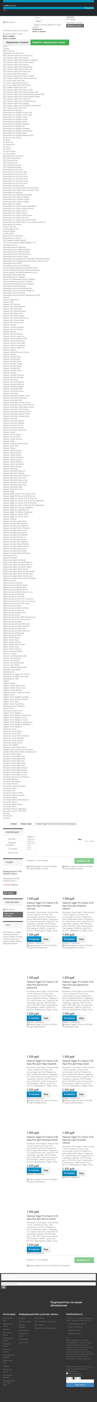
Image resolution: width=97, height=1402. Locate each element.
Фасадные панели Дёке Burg (14, 763)
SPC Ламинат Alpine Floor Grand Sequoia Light (20, 92)
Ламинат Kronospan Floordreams (15, 398)
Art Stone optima (9, 151)
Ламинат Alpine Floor (11, 300)
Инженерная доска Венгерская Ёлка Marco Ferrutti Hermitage (26, 259)
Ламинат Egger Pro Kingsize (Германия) (18, 507)
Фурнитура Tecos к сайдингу (14, 706)
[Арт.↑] (31, 850)
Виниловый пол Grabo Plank (14, 186)
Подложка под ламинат (12, 670)
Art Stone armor (9, 144)
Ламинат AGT (8, 302)
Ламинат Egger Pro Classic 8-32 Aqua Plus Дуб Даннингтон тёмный (77, 985)
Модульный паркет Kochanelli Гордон (17, 567)
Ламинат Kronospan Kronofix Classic (16, 402)
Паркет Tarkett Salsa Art (12, 642)
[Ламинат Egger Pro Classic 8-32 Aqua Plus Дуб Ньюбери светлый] (42, 881)
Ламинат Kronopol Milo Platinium (15, 523)
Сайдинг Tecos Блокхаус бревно (15, 699)
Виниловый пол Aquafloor (12, 110)
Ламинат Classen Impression (14, 336)
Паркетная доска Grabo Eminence (16, 608)
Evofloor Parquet (9, 231)
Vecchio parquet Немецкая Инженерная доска (20, 268)
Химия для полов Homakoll (13, 738)
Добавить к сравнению (35, 943)
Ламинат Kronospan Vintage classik (16, 414)
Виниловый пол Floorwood (13, 156)
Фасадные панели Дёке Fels (14, 761)
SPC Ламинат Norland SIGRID (14, 240)
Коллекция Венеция (10, 779)
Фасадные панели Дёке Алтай (14, 775)
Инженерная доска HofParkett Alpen (16, 249)
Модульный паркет (10, 558)
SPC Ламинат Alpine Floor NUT (15, 108)
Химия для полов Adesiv (12, 731)
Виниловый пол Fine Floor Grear (15, 183)
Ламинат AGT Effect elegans (14, 316)
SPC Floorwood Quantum (12, 165)
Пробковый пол (9, 672)
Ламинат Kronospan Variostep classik (17, 412)
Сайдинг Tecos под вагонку (13, 704)
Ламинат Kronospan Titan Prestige (16, 409)
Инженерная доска (10, 245)
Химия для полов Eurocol (12, 743)
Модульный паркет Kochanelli (14, 560)
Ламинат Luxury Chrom (11, 437)
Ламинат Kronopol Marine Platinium (16, 544)
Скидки (9, 862)
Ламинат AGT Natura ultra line (14, 311)
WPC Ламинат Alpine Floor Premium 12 (17, 55)
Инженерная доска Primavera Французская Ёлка (21, 295)
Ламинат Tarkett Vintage (12, 466)
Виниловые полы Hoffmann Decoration (17, 195)
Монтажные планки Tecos (13, 711)
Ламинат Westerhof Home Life (14, 478)
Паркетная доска (9, 581)
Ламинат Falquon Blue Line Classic (16, 352)
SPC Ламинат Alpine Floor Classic (16, 58)
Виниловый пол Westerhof (13, 236)
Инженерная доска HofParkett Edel (16, 252)
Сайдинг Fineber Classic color (14, 688)
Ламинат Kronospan (10, 393)
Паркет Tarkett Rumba (11, 638)
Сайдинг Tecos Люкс (11, 702)
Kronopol (14, 944)
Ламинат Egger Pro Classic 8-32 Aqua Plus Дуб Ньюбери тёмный (77, 1140)
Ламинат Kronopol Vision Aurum (15, 530)
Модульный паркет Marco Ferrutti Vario (17, 576)
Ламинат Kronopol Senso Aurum (15, 551)
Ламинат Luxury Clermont (12, 439)
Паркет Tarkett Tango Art (12, 649)
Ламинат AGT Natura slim (12, 313)
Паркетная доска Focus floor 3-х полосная (19, 601)
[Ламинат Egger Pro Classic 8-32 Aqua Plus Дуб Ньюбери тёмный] (78, 1115)
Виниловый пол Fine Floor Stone (15, 176)
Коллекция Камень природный (14, 809)
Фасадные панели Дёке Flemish (15, 768)
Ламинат (6, 297)
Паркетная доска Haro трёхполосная (17, 619)
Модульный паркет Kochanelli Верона (17, 562)
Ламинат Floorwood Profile (13, 389)
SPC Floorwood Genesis (12, 158)
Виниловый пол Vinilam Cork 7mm (16, 218)
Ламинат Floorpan (9, 355)
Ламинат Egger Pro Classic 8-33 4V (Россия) (20, 503)
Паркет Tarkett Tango (11, 647)
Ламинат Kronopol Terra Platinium (15, 535)
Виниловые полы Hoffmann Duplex (16, 197)
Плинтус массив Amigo (12, 658)
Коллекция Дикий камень (12, 804)
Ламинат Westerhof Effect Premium (16, 476)
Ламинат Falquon (9, 350)
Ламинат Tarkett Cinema (12, 450)
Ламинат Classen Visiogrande (14, 345)
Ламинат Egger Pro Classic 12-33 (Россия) (19, 496)
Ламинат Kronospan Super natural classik (18, 407)
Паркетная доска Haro (11, 615)
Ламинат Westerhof (10, 469)
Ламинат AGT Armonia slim (13, 323)
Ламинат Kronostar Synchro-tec (15, 430)
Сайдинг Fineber (9, 683)
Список (91, 841)
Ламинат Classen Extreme (13, 334)
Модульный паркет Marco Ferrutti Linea (18, 574)
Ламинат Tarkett (9, 448)
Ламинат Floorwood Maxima (13, 384)
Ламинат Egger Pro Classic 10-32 (15, 514)
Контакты (6, 818)
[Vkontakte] (7, 10)
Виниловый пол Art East (12, 138)
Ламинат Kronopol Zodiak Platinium (16, 546)
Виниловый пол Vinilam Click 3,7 (15, 211)
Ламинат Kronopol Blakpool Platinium (17, 553)
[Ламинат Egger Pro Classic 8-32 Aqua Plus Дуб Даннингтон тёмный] (78, 960)
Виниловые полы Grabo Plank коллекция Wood (21, 190)
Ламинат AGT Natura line (12, 309)
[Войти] (3, 15)
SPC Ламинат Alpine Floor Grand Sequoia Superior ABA (23, 94)
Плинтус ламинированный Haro (15, 656)
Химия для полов (9, 729)
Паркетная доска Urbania (12, 651)
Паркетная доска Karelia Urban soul (16, 631)
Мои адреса (39, 1325)
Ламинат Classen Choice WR (14, 343)
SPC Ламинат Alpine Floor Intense (16, 65)
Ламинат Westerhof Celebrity (14, 473)
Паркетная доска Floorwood (13, 594)
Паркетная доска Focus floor (14, 597)
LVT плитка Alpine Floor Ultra (14, 81)
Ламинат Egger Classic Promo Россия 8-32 (19, 494)
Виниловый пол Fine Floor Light (15, 172)
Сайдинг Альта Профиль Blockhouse (17, 715)
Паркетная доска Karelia (12, 622)
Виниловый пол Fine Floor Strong (15, 181)
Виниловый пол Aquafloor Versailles (16, 128)
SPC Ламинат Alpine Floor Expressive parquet (20, 60)
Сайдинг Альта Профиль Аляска (15, 720)
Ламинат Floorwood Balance (13, 382)
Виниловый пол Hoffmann (12, 192)
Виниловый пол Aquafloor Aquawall (16, 124)
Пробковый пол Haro (11, 679)
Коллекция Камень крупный (13, 795)
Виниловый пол (9, 51)
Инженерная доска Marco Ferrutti (15, 256)
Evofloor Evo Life (9, 227)
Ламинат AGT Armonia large (13, 320)
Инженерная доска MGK (12, 263)
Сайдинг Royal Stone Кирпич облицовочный (19, 752)
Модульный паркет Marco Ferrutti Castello (19, 571)
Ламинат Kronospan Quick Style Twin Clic (18, 405)
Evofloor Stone (8, 234)
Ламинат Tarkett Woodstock (13, 464)
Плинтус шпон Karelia (11, 665)
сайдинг (18, 932)
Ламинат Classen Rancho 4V (14, 341)
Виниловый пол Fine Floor (13, 170)
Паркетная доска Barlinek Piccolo (15, 590)
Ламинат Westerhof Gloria (12, 487)
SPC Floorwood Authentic (12, 167)
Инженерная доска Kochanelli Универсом (18, 291)
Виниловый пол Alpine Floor (13, 53)
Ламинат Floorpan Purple (12, 366)
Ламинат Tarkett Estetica (12, 453)
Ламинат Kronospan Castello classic (16, 396)
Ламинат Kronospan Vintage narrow (16, 416)
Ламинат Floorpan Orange (12, 364)
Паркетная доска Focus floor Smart (16, 603)
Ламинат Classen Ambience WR (15, 339)
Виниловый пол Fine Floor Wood (15, 179)
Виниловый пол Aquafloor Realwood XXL (18, 135)
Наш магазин (13, 853)
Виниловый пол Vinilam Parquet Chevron (18, 208)
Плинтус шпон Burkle (11, 660)
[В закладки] (48, 12)
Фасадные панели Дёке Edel (14, 756)
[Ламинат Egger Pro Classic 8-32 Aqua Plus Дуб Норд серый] (78, 1039)
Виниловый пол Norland (12, 238)
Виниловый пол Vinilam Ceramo (15, 213)
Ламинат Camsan (9, 325)
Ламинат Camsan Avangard (13, 327)
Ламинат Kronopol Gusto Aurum (15, 533)
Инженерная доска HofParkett (14, 247)
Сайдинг (6, 681)
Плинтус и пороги (9, 654)
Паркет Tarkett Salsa (11, 640)
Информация (12, 832)
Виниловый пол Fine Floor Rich (15, 174)
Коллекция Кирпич (10, 797)
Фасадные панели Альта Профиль (16, 777)
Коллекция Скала (9, 807)
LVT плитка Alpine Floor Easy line (15, 83)
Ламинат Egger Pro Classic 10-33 (15, 517)
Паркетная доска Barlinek (12, 583)
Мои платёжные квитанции (46, 1321)
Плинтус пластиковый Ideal (13, 663)
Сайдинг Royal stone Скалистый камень (18, 749)
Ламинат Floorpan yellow (12, 370)
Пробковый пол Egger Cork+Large (15, 676)
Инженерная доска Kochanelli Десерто (17, 288)
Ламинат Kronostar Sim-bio (13, 425)
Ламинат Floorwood (10, 380)
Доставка (6, 813)
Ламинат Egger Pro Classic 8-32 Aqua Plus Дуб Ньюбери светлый (42, 906)
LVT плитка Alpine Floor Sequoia (15, 74)
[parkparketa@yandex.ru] (5, 15)
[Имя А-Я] (31, 843)
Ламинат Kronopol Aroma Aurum (15, 549)
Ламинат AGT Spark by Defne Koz (16, 318)
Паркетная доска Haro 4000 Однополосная (19, 617)
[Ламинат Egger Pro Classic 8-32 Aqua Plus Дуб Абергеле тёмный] (78, 881)
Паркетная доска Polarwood (13, 633)
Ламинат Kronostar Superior (13, 428)
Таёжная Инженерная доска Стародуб (17, 281)
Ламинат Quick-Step (10, 446)
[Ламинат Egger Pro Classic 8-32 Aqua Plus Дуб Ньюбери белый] (42, 1115)
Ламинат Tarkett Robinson (12, 462)
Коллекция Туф (9, 791)
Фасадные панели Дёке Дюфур (15, 770)
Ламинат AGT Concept (11, 304)
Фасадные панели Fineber (13, 793)
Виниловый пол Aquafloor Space (15, 117)
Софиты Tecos (8, 708)
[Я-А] (31, 845)
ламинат (6, 934)
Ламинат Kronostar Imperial (13, 421)
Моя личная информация (45, 1328)
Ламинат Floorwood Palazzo (13, 386)
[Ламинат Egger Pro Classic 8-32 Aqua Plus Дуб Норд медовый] (42, 1039)
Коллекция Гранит (10, 788)
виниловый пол (9, 932)
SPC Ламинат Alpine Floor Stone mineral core (20, 78)
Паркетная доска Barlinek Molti (14, 587)
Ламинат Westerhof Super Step (14, 485)
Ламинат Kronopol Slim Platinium (15, 542)
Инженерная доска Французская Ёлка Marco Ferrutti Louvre (25, 261)
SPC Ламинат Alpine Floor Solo (15, 87)
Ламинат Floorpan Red (11, 368)
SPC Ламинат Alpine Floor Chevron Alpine (18, 76)
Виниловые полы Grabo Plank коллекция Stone (21, 188)
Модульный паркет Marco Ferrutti (15, 569)
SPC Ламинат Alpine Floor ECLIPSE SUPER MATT (22, 106)
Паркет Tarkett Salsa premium (14, 644)
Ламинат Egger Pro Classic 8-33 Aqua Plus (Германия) (23, 505)
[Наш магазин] (13, 909)
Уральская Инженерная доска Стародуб (18, 284)
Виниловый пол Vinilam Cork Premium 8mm (19, 220)
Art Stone (6, 140)
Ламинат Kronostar (10, 418)
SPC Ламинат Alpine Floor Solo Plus (16, 99)
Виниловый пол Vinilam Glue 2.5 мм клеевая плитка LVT (24, 222)
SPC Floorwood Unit (10, 160)
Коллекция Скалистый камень (14, 786)
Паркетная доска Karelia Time (14, 628)
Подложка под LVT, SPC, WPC (15, 811)
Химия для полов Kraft (11, 733)
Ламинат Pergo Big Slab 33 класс (15, 444)
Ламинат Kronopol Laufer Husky (15, 521)
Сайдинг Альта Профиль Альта (15, 718)
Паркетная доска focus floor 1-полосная (18, 599)
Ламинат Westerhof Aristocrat (14, 471)
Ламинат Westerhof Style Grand (15, 482)
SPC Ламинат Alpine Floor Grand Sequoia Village (21, 97)
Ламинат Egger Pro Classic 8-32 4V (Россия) (20, 498)
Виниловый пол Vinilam (12, 204)
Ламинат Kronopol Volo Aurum (14, 537)
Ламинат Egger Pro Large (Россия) (16, 510)
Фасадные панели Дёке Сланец (15, 772)
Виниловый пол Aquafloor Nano (15, 133)
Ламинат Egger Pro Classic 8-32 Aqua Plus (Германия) (23, 501)
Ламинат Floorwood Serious (13, 391)
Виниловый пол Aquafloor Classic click (17, 113)
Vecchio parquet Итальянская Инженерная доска (21, 270)
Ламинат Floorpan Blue (11, 359)
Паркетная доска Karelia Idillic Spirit (16, 624)
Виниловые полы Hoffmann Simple (16, 199)
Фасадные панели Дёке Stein (14, 765)
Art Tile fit (6, 147)
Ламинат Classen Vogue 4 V (13, 348)
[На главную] (5, 824)
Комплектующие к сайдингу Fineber (16, 692)
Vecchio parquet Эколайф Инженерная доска (20, 272)
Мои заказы (39, 1318)
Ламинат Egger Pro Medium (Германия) (17, 512)
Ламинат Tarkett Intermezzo (13, 457)
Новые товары (25, 1321)
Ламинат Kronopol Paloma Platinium (16, 528)
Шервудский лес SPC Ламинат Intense (12, 872)
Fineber (13, 941)
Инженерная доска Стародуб (14, 277)
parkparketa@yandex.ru (77, 1324)
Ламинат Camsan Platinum (13, 329)
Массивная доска (9, 555)
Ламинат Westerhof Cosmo (13, 489)
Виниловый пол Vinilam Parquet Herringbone (19, 206)
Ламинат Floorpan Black (12, 357)
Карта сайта (23, 1343)
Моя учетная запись (46, 1314)
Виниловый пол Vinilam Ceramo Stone (17, 215)
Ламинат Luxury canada (12, 434)
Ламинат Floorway (10, 373)
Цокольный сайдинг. (10, 745)
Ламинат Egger (8, 491)
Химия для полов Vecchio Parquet (16, 736)
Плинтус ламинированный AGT (15, 667)
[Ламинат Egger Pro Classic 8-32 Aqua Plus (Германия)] (60, 1266)
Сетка (86, 841)
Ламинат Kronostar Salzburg (13, 423)
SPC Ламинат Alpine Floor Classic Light (18, 90)
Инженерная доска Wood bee (14, 275)
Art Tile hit (7, 149)
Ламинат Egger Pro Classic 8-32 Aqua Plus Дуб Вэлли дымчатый (42, 985)
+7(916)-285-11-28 (74, 1334)
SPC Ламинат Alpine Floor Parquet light (17, 67)
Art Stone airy (8, 142)
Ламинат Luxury (9, 432)
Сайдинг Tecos (8, 695)
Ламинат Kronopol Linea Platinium (15, 526)
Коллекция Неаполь (10, 784)
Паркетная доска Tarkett (12, 635)
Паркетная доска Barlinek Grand (15, 585)
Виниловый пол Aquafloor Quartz (15, 119)
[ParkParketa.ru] (84, 1314)
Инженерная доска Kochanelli (14, 286)
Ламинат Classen (9, 332)
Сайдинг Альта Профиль (12, 713)
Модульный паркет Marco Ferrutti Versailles (19, 578)
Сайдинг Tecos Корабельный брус (16, 697)
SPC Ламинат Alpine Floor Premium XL (17, 69)
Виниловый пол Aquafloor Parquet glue (17, 131)
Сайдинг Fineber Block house (14, 686)
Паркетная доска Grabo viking (14, 612)
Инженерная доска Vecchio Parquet (16, 265)
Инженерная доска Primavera (14, 293)
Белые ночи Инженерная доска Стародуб (19, 279)
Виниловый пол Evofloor (12, 224)
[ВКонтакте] (70, 1338)
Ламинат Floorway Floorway (13, 375)
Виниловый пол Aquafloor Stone (15, 122)
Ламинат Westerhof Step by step (15, 480)
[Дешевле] (31, 839)
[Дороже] (31, 841)
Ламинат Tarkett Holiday (12, 455)
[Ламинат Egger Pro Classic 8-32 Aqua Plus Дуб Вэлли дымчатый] (42, 960)
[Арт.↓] (31, 847)
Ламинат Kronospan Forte (12, 400)
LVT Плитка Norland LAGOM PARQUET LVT (19, 243)
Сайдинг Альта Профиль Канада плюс (18, 722)
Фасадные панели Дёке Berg (14, 759)
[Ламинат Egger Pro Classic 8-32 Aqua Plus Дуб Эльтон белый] (42, 1194)
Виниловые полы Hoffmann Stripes (16, 202)
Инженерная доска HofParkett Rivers (17, 254)
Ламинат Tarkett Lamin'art (12, 460)
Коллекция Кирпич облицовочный (16, 800)
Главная (6, 49)
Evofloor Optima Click (11, 229)
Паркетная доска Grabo (12, 606)
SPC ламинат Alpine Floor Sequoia (16, 103)
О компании (7, 816)
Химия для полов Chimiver (13, 740)
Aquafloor (6, 939)
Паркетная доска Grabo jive (13, 610)
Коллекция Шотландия (11, 781)
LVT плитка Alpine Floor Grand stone (16, 85)
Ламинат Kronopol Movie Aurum (15, 539)
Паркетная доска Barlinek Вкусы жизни (18, 592)
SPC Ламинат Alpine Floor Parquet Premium (19, 101)
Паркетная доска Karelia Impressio (16, 626)
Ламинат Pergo (8, 441)
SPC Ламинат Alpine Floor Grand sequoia (18, 62)
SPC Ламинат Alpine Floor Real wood (17, 71)
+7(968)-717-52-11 (9, 6)
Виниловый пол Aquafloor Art (14, 126)
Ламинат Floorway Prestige (13, 377)
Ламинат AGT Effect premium (14, 307)
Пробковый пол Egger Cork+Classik (16, 674)
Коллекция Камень (10, 802)
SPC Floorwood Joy (10, 163)
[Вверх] (66, 1388)
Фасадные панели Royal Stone (14, 747)
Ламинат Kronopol (10, 519)
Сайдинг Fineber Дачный (12, 690)
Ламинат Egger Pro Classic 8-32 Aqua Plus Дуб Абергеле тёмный (77, 906)
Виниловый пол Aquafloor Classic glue (17, 115)
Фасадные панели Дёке (12, 754)
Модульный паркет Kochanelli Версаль (18, 565)
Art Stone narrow (9, 154)
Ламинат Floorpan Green (12, 361)
